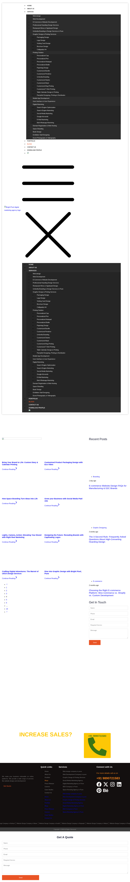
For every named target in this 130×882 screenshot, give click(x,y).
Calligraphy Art (42, 49)
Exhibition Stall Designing (41, 135)
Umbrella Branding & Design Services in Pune (48, 31)
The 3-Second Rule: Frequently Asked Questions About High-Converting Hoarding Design (107, 539)
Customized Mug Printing (45, 86)
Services (30, 12)
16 (7, 609)
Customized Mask (43, 83)
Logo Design (41, 40)
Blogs (29, 144)
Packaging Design (43, 37)
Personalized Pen (43, 58)
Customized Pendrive (44, 74)
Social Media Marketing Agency (73, 780)
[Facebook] (99, 784)
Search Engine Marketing (45, 110)
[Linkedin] (119, 784)
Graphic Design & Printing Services (44, 34)
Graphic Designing (100, 528)
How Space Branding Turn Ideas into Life (20, 499)
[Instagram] (112, 784)
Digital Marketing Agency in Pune (73, 783)
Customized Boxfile (43, 71)
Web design (37, 16)
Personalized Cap (43, 55)
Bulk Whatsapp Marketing (45, 122)
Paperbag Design (42, 68)
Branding (96, 477)
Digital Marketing (38, 104)
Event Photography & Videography (44, 138)
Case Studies (49, 789)
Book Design (37, 132)
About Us (30, 9)
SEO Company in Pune (70, 786)
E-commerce (97, 581)
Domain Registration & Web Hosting (45, 126)
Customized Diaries (43, 80)
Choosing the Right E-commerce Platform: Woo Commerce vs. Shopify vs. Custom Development (107, 593)
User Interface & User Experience (44, 101)
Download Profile (34, 150)
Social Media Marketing (44, 113)
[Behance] (105, 790)
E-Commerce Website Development (45, 22)
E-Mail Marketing (42, 119)
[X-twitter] (105, 784)
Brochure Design (42, 46)
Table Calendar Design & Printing (48, 92)
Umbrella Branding (43, 77)
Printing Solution (38, 52)
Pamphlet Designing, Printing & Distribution (51, 95)
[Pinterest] (99, 790)
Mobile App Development (41, 98)
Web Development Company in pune (74, 774)
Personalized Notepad (44, 61)
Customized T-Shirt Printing (46, 89)
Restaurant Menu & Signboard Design (45, 28)
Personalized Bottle (43, 65)
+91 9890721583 (108, 778)
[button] (71, 209)
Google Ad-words (42, 116)
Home (29, 6)
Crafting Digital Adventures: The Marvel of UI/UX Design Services (20, 572)
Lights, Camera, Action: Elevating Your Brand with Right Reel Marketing (21, 536)
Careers (47, 786)
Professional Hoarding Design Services (46, 25)
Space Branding (38, 129)
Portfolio (31, 141)
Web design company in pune (72, 771)
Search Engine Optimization (46, 107)
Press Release (49, 783)
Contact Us (31, 147)
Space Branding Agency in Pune (73, 789)
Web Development (39, 19)
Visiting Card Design (43, 43)
